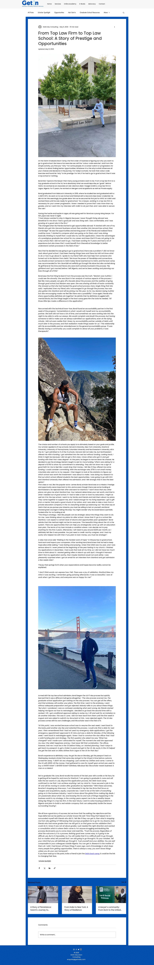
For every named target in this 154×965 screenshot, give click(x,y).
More (106, 13)
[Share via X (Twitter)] (44, 868)
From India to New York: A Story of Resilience (76, 908)
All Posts (31, 13)
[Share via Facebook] (39, 868)
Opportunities (59, 13)
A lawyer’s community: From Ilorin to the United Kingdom (109, 908)
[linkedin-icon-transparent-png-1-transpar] (81, 949)
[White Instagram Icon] (74, 949)
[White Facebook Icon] (76, 949)
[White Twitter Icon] (78, 949)
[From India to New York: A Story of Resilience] (77, 894)
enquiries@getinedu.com (76, 959)
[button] (124, 12)
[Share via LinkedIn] (49, 868)
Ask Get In (72, 13)
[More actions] (114, 27)
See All (124, 882)
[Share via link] (55, 868)
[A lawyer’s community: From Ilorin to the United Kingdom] (111, 894)
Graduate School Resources (90, 13)
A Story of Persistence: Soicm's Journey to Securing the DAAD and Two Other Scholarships (41, 908)
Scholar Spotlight (44, 13)
